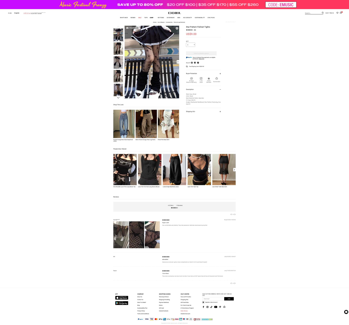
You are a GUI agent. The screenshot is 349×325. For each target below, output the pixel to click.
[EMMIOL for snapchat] (224, 306)
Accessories (169, 22)
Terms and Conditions (143, 313)
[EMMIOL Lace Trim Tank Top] (199, 169)
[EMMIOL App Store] (121, 299)
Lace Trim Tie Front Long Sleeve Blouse (148, 186)
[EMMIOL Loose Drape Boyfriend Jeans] (174, 169)
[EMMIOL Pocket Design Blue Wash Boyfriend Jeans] (124, 124)
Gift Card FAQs (185, 302)
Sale (139, 17)
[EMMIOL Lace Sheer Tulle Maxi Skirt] (224, 169)
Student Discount (185, 313)
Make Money (184, 311)
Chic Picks (211, 17)
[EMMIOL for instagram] (207, 307)
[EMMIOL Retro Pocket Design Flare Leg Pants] (146, 124)
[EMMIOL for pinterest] (220, 307)
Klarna (161, 305)
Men (178, 17)
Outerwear (170, 17)
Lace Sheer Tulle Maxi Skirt (219, 186)
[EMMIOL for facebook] (203, 307)
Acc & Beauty (187, 17)
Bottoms (161, 17)
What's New (124, 17)
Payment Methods (164, 302)
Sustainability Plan (142, 308)
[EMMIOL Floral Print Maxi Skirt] (168, 124)
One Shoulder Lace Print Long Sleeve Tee (124, 186)
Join (228, 299)
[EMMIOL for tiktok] (211, 307)
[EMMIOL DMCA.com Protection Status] (207, 320)
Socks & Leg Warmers (179, 22)
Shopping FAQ (184, 299)
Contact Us (140, 299)
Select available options (201, 53)
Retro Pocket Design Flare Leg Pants (145, 139)
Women (133, 17)
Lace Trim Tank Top (193, 186)
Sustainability (200, 17)
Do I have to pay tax (186, 305)
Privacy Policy (141, 311)
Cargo (152, 17)
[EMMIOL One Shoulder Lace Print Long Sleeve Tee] (125, 169)
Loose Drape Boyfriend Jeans (171, 186)
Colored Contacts (163, 311)
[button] (118, 26)
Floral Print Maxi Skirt (163, 139)
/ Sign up (331, 13)
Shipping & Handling (164, 299)
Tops (146, 17)
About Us (139, 296)
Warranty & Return (164, 296)
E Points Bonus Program (187, 308)
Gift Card (161, 308)
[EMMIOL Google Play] (121, 304)
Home (154, 22)
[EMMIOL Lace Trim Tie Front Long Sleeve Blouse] (149, 169)
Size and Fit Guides (186, 296)
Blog (138, 305)
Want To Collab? (141, 302)
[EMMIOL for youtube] (215, 307)
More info (201, 58)
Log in (327, 13)
